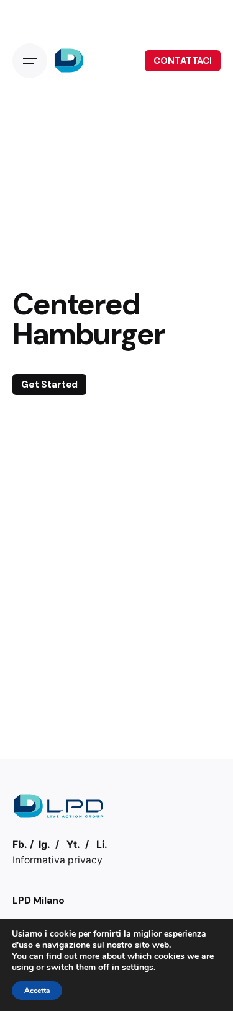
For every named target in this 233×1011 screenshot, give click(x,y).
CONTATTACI (182, 60)
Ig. (44, 844)
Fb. (19, 844)
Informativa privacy (57, 860)
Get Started (49, 384)
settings (137, 967)
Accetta (37, 990)
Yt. (73, 844)
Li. (101, 844)
